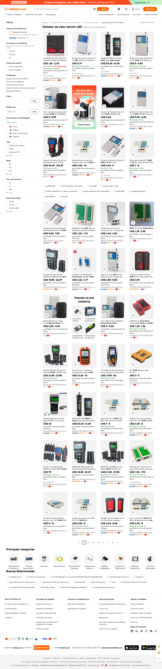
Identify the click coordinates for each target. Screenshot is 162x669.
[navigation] (22, 283)
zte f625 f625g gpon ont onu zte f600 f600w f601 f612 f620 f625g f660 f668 (77, 577)
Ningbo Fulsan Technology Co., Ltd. (142, 383)
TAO (99, 658)
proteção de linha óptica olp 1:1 (104, 587)
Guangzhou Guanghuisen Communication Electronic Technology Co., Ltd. (84, 383)
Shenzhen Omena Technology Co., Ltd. (84, 240)
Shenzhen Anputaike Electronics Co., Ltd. (84, 75)
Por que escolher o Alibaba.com (16, 604)
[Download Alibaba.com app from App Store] (132, 647)
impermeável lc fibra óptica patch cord (56, 582)
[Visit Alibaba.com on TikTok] (155, 631)
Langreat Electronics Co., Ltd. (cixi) (55, 431)
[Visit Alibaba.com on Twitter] (141, 631)
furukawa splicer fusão (110, 186)
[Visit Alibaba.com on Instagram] (146, 631)
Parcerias (134, 622)
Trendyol (106, 658)
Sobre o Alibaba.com (13, 599)
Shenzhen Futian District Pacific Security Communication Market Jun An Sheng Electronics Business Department (113, 178)
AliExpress (47, 658)
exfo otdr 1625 (80, 582)
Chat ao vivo (103, 608)
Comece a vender (137, 608)
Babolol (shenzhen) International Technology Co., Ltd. (113, 240)
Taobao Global (91, 658)
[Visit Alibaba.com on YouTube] (151, 631)
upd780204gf (50, 186)
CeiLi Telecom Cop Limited (53, 240)
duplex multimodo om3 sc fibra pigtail (96, 191)
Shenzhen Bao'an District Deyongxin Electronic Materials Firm (113, 384)
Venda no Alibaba (137, 604)
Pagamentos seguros (44, 604)
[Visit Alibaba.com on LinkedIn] (136, 631)
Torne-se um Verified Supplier (141, 618)
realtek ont (139, 577)
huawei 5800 (120, 191)
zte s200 (64, 196)
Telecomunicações (91, 22)
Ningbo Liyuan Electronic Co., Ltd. (84, 287)
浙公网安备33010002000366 (120, 665)
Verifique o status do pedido (141, 613)
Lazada (81, 658)
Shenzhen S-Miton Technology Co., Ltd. (84, 173)
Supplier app (65, 648)
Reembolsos (103, 618)
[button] (94, 9)
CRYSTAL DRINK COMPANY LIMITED (142, 287)
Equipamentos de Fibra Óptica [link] (113, 22)
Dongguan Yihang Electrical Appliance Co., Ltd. (55, 384)
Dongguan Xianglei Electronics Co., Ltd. (142, 126)
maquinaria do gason (138, 191)
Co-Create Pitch (11, 608)
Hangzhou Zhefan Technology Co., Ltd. (142, 75)
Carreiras (8, 618)
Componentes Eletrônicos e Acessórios (66, 22)
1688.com (56, 658)
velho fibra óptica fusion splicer (72, 186)
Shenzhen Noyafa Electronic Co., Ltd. (113, 74)
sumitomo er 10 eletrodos (36, 577)
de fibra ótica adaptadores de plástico (74, 587)
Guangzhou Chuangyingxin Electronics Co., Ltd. (142, 335)
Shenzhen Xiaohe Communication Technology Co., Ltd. (55, 333)
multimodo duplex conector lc (119, 577)
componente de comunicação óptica (22, 587)
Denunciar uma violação (108, 629)
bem (34, 101)
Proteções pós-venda (44, 618)
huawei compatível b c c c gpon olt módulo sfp (61, 191)
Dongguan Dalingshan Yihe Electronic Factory (113, 333)
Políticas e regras (42, 629)
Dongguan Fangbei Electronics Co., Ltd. (55, 78)
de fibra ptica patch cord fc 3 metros (134, 582)
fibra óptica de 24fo (48, 587)
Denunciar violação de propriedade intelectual (112, 623)
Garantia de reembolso (44, 608)
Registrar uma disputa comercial (111, 613)
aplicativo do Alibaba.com (112, 648)
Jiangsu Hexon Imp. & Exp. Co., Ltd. (113, 287)
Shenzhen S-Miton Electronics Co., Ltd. (142, 174)
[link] (159, 646)
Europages (115, 658)
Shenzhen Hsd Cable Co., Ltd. (54, 124)
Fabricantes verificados (76, 604)
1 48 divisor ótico (15, 577)
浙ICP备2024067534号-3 (141, 665)
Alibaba (45, 22)
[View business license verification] (102, 665)
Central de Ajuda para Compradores (112, 604)
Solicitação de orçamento (77, 608)
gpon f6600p (50, 196)
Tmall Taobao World (69, 658)
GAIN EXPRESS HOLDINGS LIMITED (55, 174)
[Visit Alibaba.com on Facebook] (132, 631)
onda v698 (93, 186)
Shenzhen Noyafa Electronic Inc (55, 287)
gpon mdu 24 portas (98, 582)
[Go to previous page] (79, 542)
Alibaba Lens (18, 648)
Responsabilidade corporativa (16, 613)
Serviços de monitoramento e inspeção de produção (47, 623)
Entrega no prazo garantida (46, 613)
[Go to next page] (117, 542)
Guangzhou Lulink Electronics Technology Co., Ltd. (142, 238)
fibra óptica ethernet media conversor (23, 582)
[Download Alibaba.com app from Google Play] (149, 647)
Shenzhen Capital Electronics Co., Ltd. (113, 124)
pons (113, 582)
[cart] (126, 9)
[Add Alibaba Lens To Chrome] (41, 647)
